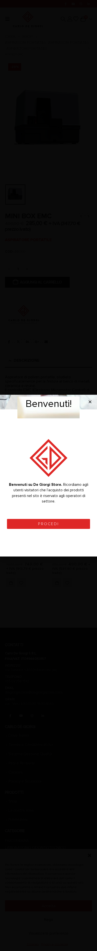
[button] (90, 402)
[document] (48, 475)
